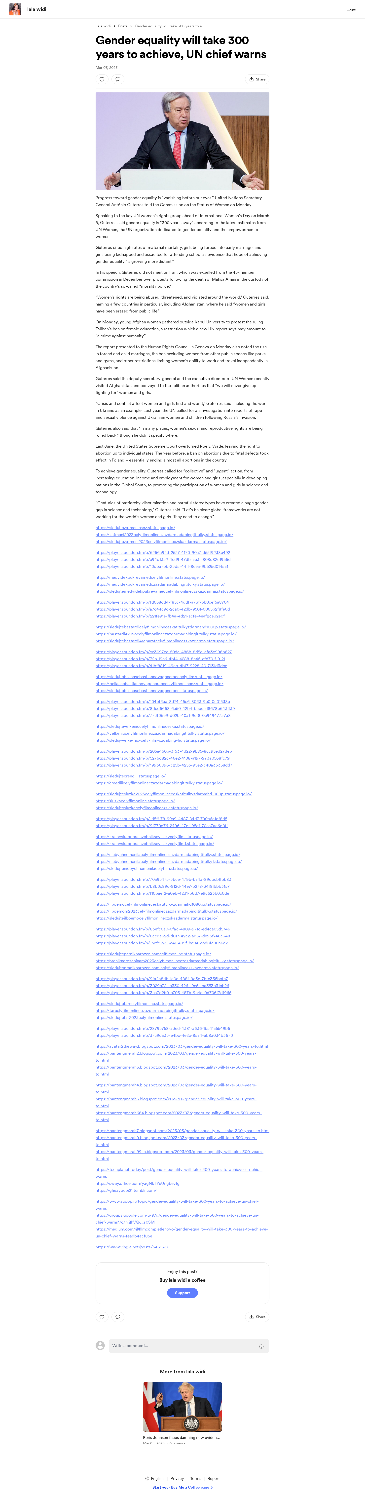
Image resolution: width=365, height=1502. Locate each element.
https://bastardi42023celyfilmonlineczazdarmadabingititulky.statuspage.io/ (166, 633)
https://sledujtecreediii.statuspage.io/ (131, 775)
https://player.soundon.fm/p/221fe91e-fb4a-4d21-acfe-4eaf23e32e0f (160, 616)
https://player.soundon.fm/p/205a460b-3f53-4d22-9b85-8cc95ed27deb (164, 751)
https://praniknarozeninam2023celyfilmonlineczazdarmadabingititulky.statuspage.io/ (175, 960)
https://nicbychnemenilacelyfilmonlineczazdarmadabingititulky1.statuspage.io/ (169, 861)
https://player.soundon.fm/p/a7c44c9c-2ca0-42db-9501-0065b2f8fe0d (163, 609)
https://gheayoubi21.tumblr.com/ (126, 1190)
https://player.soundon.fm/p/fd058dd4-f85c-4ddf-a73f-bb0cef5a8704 (162, 602)
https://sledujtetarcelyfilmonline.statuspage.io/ (139, 1003)
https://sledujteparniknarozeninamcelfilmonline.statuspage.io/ (153, 953)
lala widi (36, 9)
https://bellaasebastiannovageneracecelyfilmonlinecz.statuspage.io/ (159, 683)
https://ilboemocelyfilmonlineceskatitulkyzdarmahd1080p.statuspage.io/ (163, 904)
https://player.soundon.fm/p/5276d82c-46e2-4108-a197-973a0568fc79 (163, 758)
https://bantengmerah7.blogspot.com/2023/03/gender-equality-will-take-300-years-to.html (182, 1130)
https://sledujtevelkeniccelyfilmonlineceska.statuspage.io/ (150, 726)
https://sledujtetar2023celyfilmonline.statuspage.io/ (144, 1017)
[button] (154, 1479)
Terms (195, 1478)
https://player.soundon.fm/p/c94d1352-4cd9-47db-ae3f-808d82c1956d (163, 559)
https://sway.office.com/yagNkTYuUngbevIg (138, 1183)
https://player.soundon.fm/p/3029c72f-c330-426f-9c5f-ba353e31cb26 (162, 985)
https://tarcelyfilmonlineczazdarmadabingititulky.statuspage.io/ (155, 1010)
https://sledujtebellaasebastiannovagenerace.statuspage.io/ (152, 690)
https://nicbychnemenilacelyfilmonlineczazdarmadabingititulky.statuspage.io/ (168, 854)
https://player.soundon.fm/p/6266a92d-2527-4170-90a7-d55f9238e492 (163, 552)
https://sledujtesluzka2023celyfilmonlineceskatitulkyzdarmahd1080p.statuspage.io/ (174, 793)
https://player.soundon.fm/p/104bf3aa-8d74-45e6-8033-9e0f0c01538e (163, 701)
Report (213, 1478)
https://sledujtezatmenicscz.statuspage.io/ (135, 527)
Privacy (177, 1478)
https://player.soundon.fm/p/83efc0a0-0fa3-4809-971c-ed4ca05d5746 (163, 928)
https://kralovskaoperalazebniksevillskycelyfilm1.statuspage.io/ (155, 843)
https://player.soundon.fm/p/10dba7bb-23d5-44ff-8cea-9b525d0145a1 (162, 566)
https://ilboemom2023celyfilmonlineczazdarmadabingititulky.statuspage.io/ (166, 911)
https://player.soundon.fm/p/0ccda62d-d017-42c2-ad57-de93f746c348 (163, 935)
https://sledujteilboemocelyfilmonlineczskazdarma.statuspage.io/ (157, 918)
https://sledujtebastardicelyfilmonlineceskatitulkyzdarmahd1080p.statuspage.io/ (171, 626)
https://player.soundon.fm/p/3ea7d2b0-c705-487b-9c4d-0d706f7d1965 (163, 992)
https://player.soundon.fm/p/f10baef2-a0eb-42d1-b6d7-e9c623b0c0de (162, 893)
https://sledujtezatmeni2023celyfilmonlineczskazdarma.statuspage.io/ (161, 541)
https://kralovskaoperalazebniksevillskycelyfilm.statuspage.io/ (154, 836)
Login (351, 9)
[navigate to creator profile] (15, 9)
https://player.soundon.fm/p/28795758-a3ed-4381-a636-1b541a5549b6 (163, 1028)
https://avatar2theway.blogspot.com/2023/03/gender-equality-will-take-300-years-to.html (182, 1046)
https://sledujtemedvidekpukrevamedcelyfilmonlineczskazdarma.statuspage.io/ (170, 591)
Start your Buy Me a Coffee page (180, 1487)
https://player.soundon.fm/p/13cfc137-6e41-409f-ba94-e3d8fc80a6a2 (162, 942)
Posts (122, 26)
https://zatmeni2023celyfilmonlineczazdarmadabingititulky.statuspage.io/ (164, 534)
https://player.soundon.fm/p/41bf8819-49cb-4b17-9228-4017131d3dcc (161, 665)
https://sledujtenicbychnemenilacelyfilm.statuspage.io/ (147, 868)
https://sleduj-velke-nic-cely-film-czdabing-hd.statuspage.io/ (153, 740)
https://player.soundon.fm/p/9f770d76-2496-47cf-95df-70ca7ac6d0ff (162, 825)
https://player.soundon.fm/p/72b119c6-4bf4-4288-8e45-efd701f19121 (160, 658)
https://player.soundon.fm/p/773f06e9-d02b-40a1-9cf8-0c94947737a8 (163, 715)
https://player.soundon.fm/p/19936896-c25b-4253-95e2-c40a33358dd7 (164, 765)
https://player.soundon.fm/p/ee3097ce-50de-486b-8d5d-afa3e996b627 (164, 651)
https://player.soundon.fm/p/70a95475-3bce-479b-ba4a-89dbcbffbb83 (163, 879)
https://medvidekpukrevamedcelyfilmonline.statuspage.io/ (150, 577)
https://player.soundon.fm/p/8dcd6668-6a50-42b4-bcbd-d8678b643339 (165, 708)
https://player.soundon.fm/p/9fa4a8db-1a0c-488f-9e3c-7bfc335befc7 (162, 978)
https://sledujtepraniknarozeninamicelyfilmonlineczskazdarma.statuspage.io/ (167, 967)
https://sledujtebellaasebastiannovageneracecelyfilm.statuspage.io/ (159, 676)
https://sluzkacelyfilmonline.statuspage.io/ (135, 800)
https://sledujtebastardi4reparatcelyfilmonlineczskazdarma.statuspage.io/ (165, 640)
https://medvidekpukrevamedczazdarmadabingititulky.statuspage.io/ (160, 584)
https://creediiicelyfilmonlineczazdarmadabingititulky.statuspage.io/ (159, 782)
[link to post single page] (182, 1414)
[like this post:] (102, 79)
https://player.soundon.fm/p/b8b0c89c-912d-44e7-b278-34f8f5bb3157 (163, 886)
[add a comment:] (117, 79)
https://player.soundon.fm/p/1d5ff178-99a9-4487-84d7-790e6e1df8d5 (161, 818)
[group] (182, 1414)
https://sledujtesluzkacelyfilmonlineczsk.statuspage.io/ (147, 807)
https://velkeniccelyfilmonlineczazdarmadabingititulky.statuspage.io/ (160, 733)
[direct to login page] (189, 1346)
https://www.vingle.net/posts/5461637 (132, 1246)
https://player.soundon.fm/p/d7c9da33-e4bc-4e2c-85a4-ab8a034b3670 (164, 1035)
